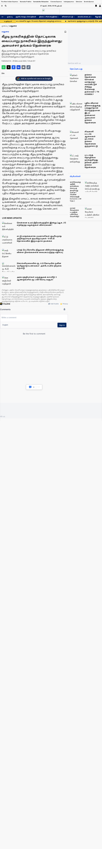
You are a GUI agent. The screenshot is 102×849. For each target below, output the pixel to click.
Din (3, 73)
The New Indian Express (9, 1)
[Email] (24, 67)
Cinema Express (56, 1)
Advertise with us (73, 63)
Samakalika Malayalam (41, 1)
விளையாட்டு (67, 17)
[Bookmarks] (96, 6)
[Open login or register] (100, 6)
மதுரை (5, 32)
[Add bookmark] (65, 32)
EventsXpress (89, 1)
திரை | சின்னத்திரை (48, 17)
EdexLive (79, 1)
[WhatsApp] (4, 67)
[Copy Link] (28, 67)
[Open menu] (2, 6)
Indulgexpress (69, 1)
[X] (9, 67)
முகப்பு (10, 17)
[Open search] (5, 6)
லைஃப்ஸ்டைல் (84, 17)
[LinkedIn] (19, 67)
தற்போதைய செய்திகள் (26, 17)
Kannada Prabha (25, 1)
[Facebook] (14, 67)
